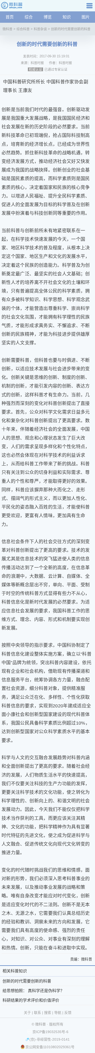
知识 (67, 17)
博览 (48, 17)
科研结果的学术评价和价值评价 (31, 1000)
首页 (10, 17)
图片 (86, 17)
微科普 (7, 29)
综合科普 (23, 29)
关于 (27, 1013)
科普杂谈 (40, 29)
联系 (37, 1013)
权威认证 (35, 69)
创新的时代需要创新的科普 (70, 29)
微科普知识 (12, 7)
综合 (29, 17)
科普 (17, 81)
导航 (90, 7)
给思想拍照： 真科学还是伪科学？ (33, 991)
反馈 (67, 1013)
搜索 (47, 1013)
